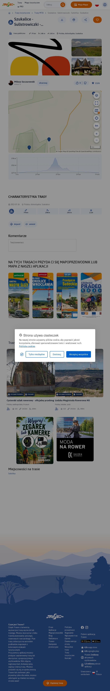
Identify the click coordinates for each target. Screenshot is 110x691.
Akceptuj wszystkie (78, 354)
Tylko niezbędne (37, 354)
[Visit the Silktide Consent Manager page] (21, 354)
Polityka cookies (27, 346)
